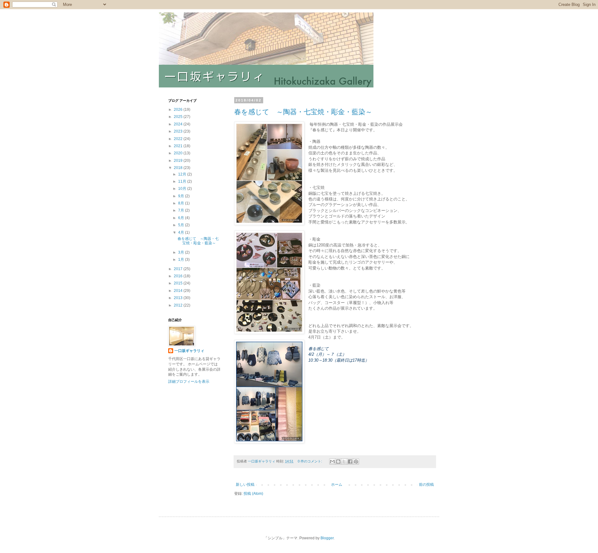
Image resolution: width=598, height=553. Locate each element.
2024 (178, 124)
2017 (178, 269)
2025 (178, 117)
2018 (178, 168)
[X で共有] (344, 461)
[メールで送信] (332, 461)
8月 (181, 203)
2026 (178, 109)
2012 (178, 305)
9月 (181, 196)
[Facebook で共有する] (350, 461)
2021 (178, 146)
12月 (182, 174)
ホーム (336, 484)
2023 (178, 131)
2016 (178, 276)
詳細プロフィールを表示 (188, 381)
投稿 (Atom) (253, 493)
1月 (181, 259)
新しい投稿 (245, 484)
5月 (181, 225)
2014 (178, 290)
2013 (178, 298)
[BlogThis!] (338, 461)
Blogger (327, 538)
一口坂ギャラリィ (189, 351)
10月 (182, 188)
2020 (178, 153)
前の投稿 (426, 484)
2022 (178, 139)
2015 (178, 283)
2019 (178, 160)
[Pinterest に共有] (356, 461)
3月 (181, 252)
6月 (181, 218)
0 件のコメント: (310, 461)
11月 (182, 181)
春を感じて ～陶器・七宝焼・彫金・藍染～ (303, 112)
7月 (181, 210)
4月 (181, 232)
